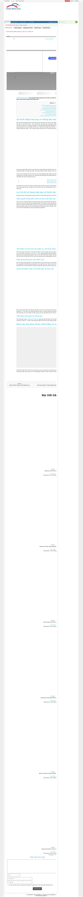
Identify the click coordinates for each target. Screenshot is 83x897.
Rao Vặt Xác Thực (15, 22)
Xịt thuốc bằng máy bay (22, 97)
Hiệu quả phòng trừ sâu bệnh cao (53, 111)
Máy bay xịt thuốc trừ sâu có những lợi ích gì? (53, 849)
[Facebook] (24, 66)
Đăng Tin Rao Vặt (53, 22)
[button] (54, 58)
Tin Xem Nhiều (31, 22)
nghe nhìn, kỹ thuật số (14, 25)
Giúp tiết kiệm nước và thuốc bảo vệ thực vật (53, 112)
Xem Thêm (52, 473)
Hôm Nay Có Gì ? (23, 22)
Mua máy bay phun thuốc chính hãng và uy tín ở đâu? (53, 115)
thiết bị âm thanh (38, 27)
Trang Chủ (8, 22)
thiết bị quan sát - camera (28, 27)
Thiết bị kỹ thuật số (46, 27)
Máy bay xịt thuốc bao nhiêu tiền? (53, 470)
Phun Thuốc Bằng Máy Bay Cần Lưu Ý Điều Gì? (19, 31)
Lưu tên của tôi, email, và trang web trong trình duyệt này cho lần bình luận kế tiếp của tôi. (31, 885)
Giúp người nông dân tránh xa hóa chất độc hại (53, 108)
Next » (55, 854)
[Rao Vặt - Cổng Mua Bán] (13, 9)
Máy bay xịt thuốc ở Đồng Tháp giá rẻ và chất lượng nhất (53, 773)
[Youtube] (30, 66)
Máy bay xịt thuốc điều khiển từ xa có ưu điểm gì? (53, 697)
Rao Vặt (12, 1)
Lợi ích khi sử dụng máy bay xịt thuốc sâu (53, 107)
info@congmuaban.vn (43, 895)
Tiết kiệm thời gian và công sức (53, 114)
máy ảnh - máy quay (18, 27)
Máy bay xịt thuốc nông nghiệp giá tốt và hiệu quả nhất (53, 546)
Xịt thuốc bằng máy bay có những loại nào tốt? (53, 105)
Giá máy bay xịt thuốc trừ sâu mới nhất (52, 622)
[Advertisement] (52, 11)
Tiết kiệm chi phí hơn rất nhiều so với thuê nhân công (53, 109)
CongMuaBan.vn (39, 894)
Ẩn (54, 103)
